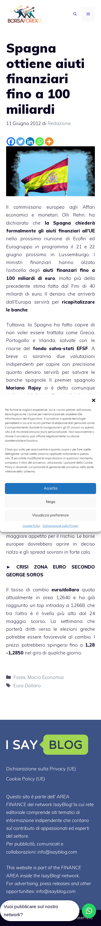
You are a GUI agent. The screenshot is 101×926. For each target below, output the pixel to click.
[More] (49, 141)
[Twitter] (20, 141)
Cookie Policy (31, 525)
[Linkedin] (30, 141)
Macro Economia (45, 677)
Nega (50, 501)
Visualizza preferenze (50, 515)
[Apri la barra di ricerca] (75, 14)
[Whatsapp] (39, 141)
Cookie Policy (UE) (25, 779)
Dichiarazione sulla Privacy (60, 525)
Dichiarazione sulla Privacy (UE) (41, 769)
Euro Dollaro (27, 685)
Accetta (50, 488)
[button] (93, 400)
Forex (19, 677)
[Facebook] (11, 141)
